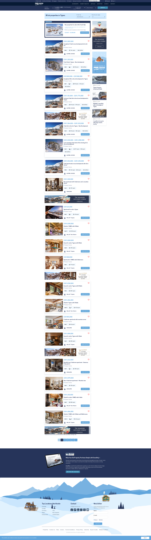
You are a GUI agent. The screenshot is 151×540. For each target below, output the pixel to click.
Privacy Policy (79, 529)
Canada (44, 508)
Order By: (78, 14)
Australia (44, 506)
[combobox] (49, 8)
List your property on (99, 66)
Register (108, 1)
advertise (99, 3)
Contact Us (52, 529)
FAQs (57, 529)
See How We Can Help (73, 471)
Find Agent (69, 1)
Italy (53, 510)
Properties (45, 529)
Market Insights (84, 3)
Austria (54, 506)
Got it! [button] (145, 537)
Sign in (113, 1)
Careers (62, 529)
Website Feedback (103, 529)
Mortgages (54, 1)
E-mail (95, 515)
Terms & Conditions (70, 529)
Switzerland (45, 514)
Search (103, 7)
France (54, 508)
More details (84, 32)
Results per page (96, 14)
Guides (106, 3)
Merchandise (85, 1)
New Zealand (55, 512)
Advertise (86, 529)
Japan (43, 512)
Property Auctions (62, 1)
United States (55, 514)
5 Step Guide (38, 1)
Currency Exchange (46, 1)
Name (95, 510)
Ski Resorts (75, 3)
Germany (44, 510)
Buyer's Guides (94, 529)
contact (112, 3)
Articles (93, 3)
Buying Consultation (77, 1)
